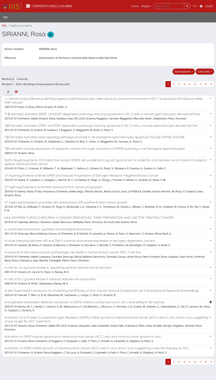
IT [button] (194, 6)
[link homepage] (11, 6)
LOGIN (209, 6)
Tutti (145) (204, 71)
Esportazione (183, 71)
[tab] (8, 91)
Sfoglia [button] (145, 6)
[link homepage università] (49, 6)
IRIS (4, 25)
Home (135, 6)
